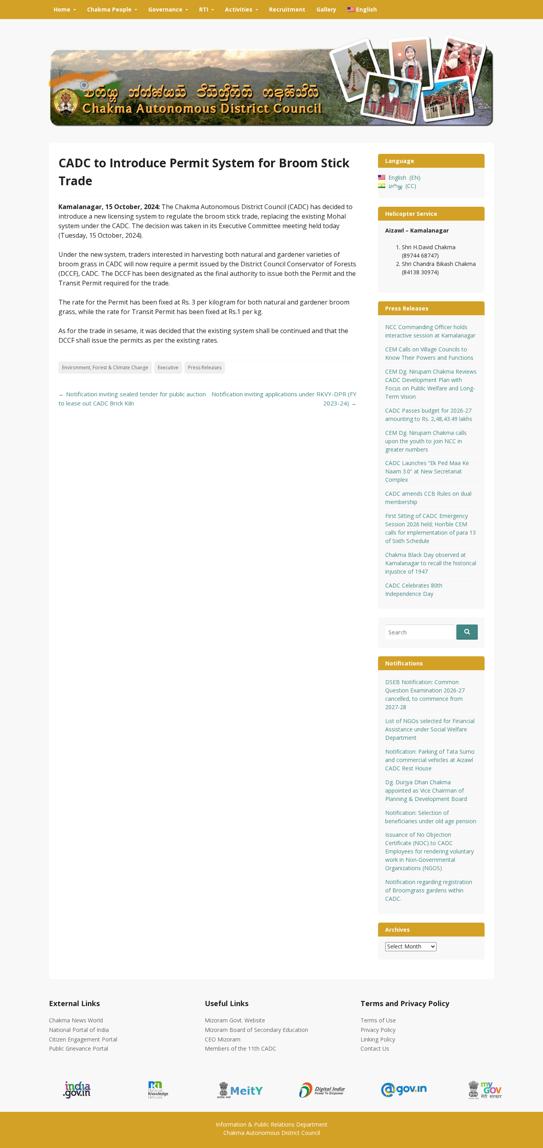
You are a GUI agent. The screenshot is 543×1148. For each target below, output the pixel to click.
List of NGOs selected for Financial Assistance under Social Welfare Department (430, 729)
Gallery (326, 9)
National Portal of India (79, 1030)
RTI (203, 9)
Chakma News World (76, 1020)
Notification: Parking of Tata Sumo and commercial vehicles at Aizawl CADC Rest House (430, 760)
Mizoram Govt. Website (235, 1020)
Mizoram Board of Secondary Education (256, 1030)
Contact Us (375, 1048)
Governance (165, 9)
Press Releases (204, 367)
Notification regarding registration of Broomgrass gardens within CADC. (428, 890)
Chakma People (109, 9)
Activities (238, 9)
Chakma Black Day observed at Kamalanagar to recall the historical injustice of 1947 (430, 563)
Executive (168, 367)
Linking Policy (378, 1039)
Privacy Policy (378, 1030)
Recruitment (287, 9)
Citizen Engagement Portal (83, 1039)
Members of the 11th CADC (240, 1048)
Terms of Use (378, 1020)
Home (62, 9)
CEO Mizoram (222, 1039)
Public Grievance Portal (78, 1048)
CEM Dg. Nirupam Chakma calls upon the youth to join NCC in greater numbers (426, 441)
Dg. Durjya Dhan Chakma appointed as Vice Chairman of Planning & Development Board (426, 790)
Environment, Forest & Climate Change (105, 367)
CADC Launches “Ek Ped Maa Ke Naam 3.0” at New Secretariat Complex (427, 471)
